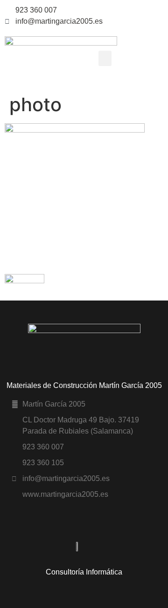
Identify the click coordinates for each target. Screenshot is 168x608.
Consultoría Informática (84, 572)
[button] (105, 58)
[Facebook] (162, 10)
